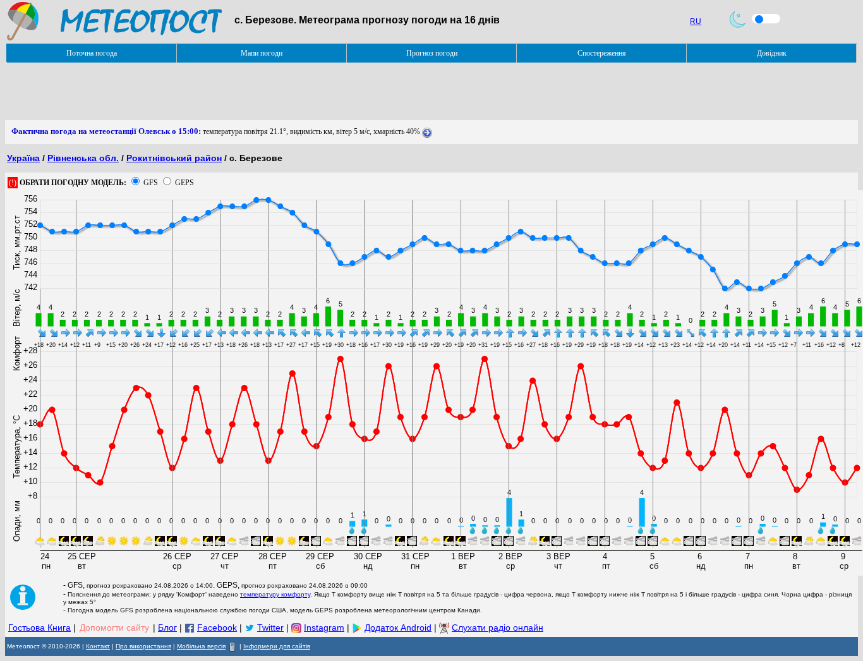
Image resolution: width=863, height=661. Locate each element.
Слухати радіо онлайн (497, 627)
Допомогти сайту (114, 627)
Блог (167, 627)
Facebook (217, 627)
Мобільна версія (201, 646)
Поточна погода (91, 53)
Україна (23, 158)
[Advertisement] (235, 91)
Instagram (324, 627)
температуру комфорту (275, 594)
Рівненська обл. (83, 158)
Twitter (270, 627)
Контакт (98, 646)
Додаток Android (398, 627)
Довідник (772, 53)
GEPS (184, 182)
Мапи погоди (261, 53)
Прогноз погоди (431, 53)
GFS (150, 182)
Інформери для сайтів (276, 646)
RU (695, 21)
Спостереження (601, 53)
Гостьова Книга (39, 627)
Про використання (143, 646)
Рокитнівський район (174, 158)
